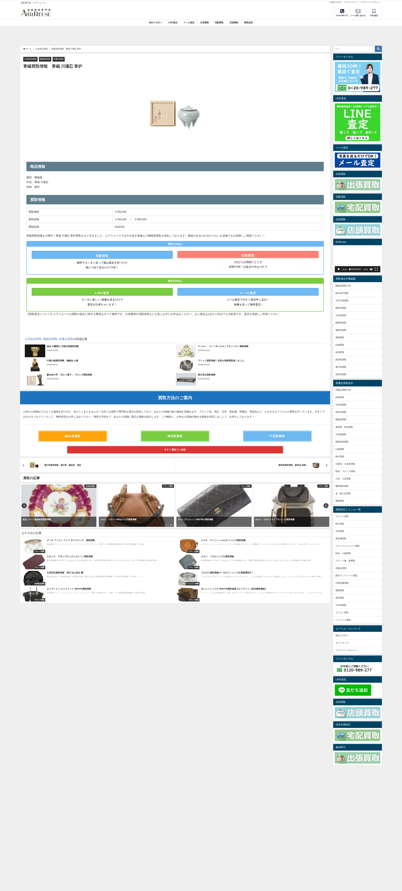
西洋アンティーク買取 (346, 575)
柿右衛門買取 (342, 293)
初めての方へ (336, 2)
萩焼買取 (339, 352)
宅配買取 (219, 22)
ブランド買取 (342, 516)
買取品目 (248, 22)
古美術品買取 (30, 59)
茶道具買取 (340, 412)
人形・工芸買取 (343, 479)
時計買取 (339, 524)
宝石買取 (339, 531)
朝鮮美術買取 (342, 442)
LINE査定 (172, 22)
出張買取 (204, 22)
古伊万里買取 (342, 300)
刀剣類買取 (340, 434)
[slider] (355, 269)
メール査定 (188, 22)
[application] (357, 259)
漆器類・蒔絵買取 (344, 427)
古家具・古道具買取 (345, 464)
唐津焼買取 (340, 359)
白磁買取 (339, 345)
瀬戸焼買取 (340, 367)
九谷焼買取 (340, 315)
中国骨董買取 (342, 583)
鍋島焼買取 (340, 308)
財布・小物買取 (343, 553)
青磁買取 (339, 337)
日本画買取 (340, 405)
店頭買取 (234, 22)
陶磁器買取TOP (343, 286)
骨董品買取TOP (343, 390)
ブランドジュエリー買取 (347, 546)
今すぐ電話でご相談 (175, 449)
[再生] (338, 269)
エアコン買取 (342, 612)
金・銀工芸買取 (343, 493)
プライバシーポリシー (370, 2)
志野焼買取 (340, 374)
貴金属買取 (342, 538)
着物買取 (339, 501)
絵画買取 (339, 397)
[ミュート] (371, 269)
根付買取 (339, 456)
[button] (357, 259)
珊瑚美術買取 (342, 486)
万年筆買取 (340, 605)
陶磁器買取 (45, 59)
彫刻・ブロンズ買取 (345, 471)
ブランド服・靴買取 (345, 561)
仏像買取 (339, 449)
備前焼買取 (340, 330)
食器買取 (339, 598)
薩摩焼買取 (340, 323)
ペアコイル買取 (343, 620)
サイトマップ (352, 2)
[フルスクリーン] (376, 269)
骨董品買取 (59, 59)
